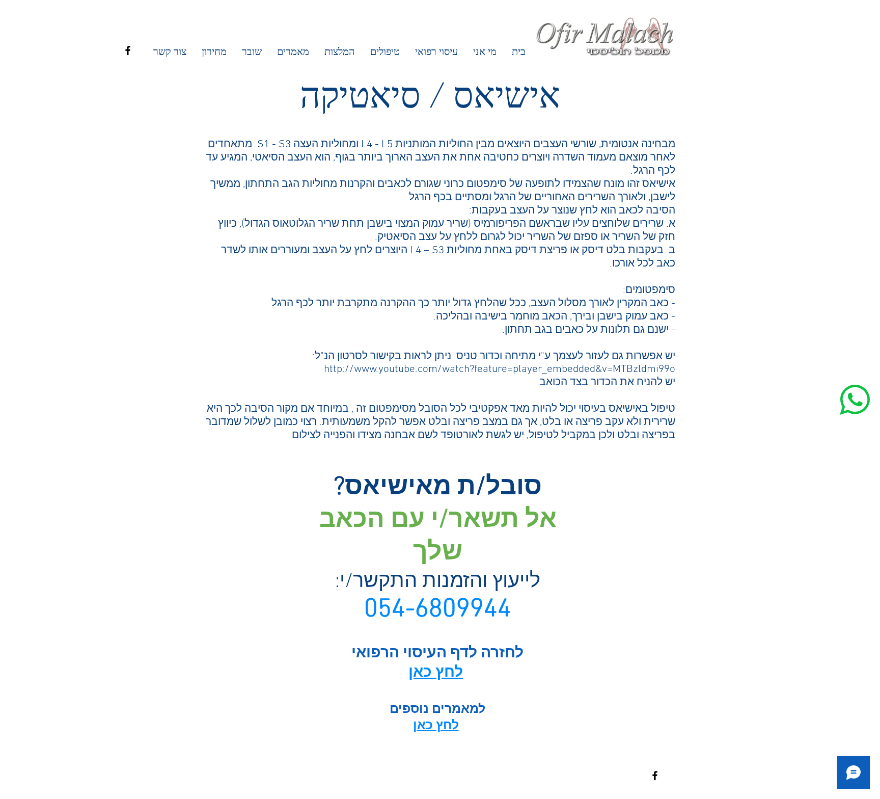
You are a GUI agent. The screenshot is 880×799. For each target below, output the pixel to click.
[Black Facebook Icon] (128, 50)
